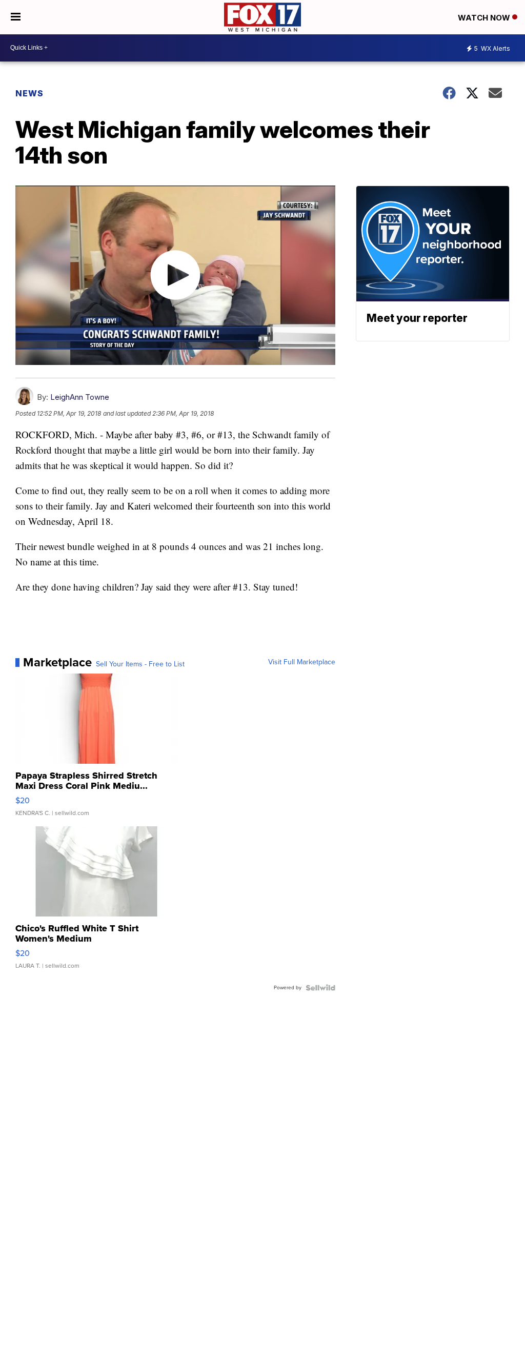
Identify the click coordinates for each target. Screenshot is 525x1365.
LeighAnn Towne (79, 397)
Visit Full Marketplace (301, 662)
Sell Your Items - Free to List (140, 664)
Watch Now (485, 18)
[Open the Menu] (16, 17)
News (29, 93)
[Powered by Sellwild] (320, 987)
